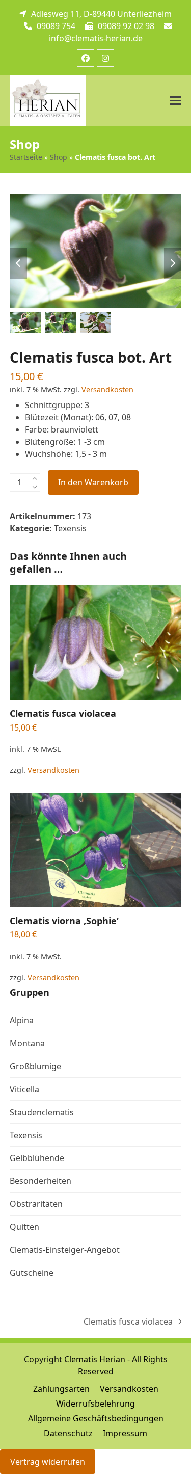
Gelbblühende (37, 1158)
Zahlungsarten (61, 1388)
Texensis (70, 528)
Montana (27, 1043)
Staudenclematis (42, 1112)
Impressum (125, 1433)
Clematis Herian (94, 1359)
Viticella (24, 1089)
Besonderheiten (40, 1180)
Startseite (26, 157)
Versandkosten (107, 389)
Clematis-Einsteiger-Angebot (65, 1249)
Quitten (24, 1226)
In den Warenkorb (93, 482)
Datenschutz (68, 1433)
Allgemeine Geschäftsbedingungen (95, 1418)
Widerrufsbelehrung (95, 1403)
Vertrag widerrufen (47, 1461)
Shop (58, 157)
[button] (175, 100)
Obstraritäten (36, 1203)
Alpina (22, 1020)
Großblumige (35, 1066)
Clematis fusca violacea (128, 1322)
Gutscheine (31, 1272)
